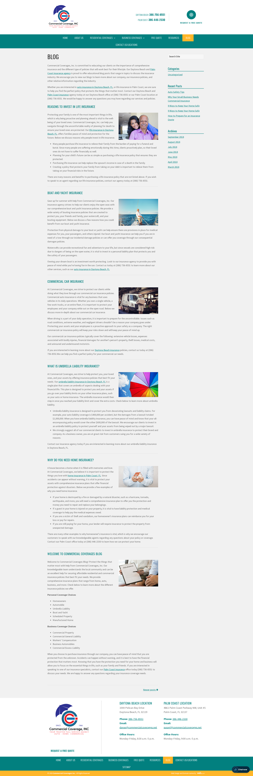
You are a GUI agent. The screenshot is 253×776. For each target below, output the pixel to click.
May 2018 (172, 156)
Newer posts (149, 689)
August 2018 (174, 141)
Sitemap (127, 767)
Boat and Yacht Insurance (65, 192)
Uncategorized (175, 74)
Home (65, 37)
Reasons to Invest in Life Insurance (71, 106)
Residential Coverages (92, 760)
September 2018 (176, 136)
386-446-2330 (157, 20)
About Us (78, 37)
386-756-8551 (157, 15)
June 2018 (173, 151)
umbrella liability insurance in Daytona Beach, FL (82, 381)
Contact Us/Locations (126, 44)
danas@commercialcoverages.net (138, 727)
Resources (173, 37)
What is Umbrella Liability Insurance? (73, 366)
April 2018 (172, 161)
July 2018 (172, 146)
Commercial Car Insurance (65, 281)
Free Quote (156, 37)
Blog (188, 37)
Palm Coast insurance (58, 94)
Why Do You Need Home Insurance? (70, 459)
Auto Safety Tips (176, 91)
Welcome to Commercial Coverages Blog (74, 553)
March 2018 (173, 166)
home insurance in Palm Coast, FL (84, 475)
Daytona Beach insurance (107, 350)
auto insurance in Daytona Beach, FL (95, 87)
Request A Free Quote (62, 750)
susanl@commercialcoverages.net (183, 727)
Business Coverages (118, 760)
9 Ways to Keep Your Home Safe (184, 105)
